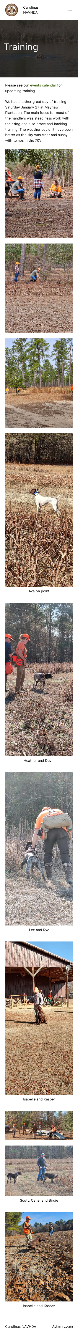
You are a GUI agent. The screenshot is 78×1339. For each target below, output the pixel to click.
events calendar (43, 85)
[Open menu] (70, 10)
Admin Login (62, 1326)
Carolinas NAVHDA (20, 1326)
